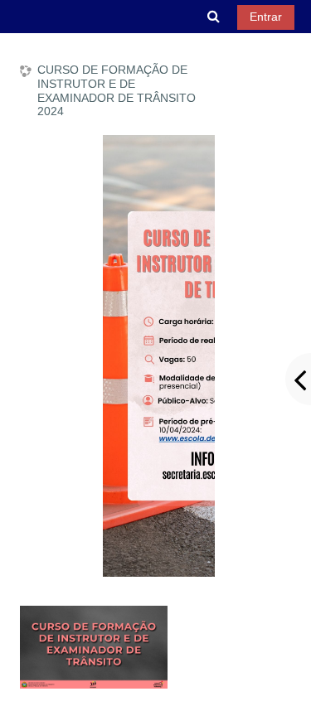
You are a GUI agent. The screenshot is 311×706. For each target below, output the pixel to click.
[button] (214, 16)
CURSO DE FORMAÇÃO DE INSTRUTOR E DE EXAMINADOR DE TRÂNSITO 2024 (116, 90)
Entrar (266, 16)
